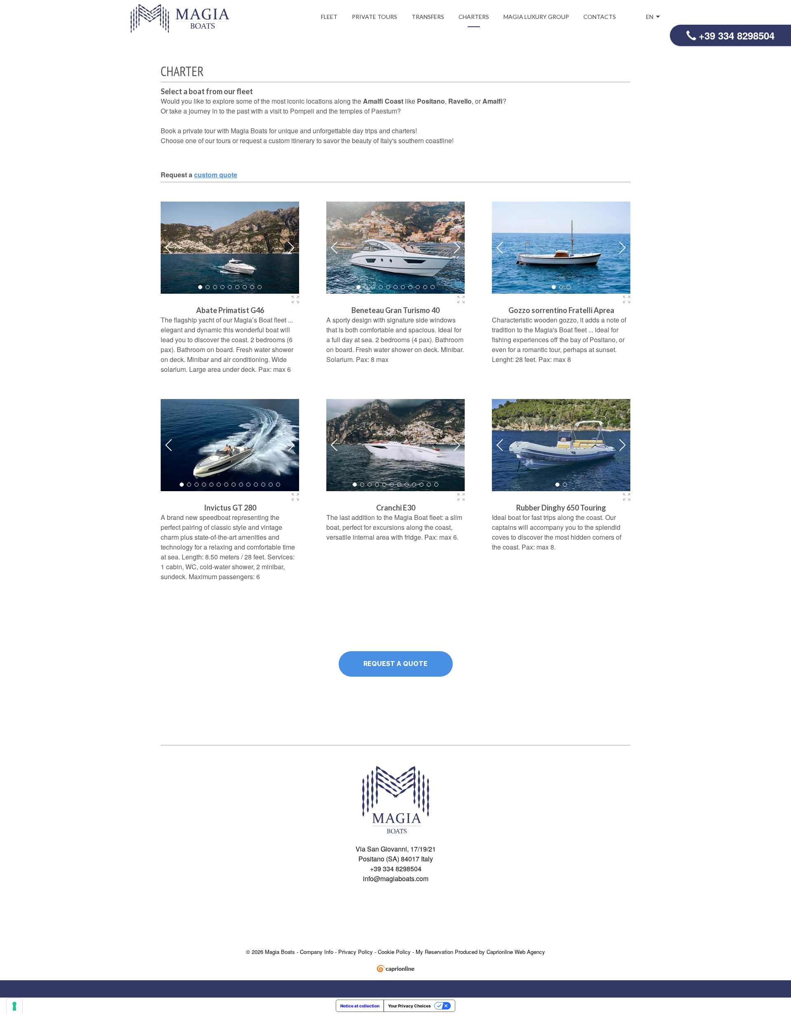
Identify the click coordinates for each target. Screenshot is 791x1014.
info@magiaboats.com (395, 878)
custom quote (215, 174)
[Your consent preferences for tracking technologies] (14, 1006)
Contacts (599, 16)
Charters (474, 16)
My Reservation (435, 952)
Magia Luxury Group (536, 16)
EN (650, 16)
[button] (200, 287)
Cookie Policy (395, 952)
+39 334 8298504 (737, 35)
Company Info (316, 952)
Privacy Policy (356, 952)
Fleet (329, 16)
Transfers (428, 16)
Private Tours (374, 16)
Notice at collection (359, 1005)
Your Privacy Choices (409, 1005)
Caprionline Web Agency (516, 952)
